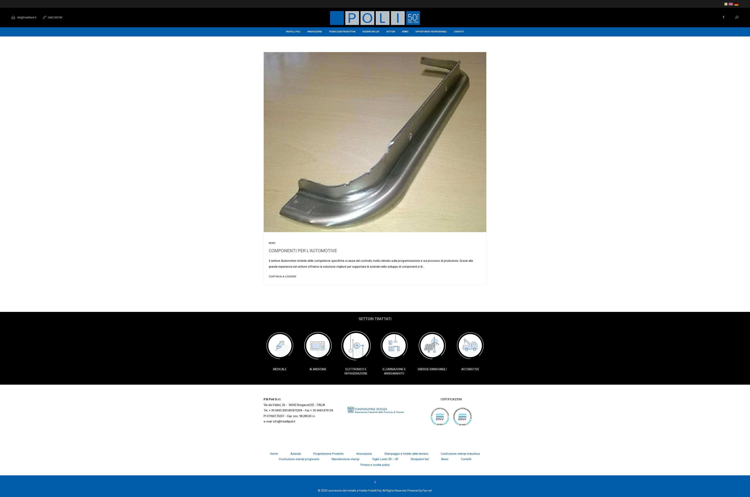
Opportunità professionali (431, 31)
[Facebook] (724, 17)
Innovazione (314, 31)
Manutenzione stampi (345, 459)
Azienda (295, 453)
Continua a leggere (282, 276)
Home (274, 453)
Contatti (459, 31)
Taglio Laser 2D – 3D (385, 459)
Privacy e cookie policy (375, 465)
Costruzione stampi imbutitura (460, 453)
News (405, 31)
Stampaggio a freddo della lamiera (406, 453)
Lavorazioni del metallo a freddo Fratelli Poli (354, 490)
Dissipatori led (370, 31)
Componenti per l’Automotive (303, 250)
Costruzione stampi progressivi (299, 459)
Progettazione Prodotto (328, 453)
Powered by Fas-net (419, 490)
